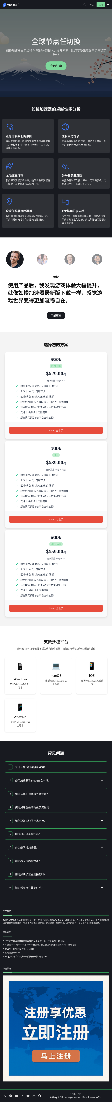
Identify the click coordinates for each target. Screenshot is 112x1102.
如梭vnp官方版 (56, 1097)
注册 (101, 5)
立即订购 (56, 66)
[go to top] (104, 1091)
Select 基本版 (56, 430)
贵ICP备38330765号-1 (92, 1097)
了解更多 (56, 315)
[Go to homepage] (11, 5)
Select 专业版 (56, 519)
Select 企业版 (56, 608)
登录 (92, 5)
